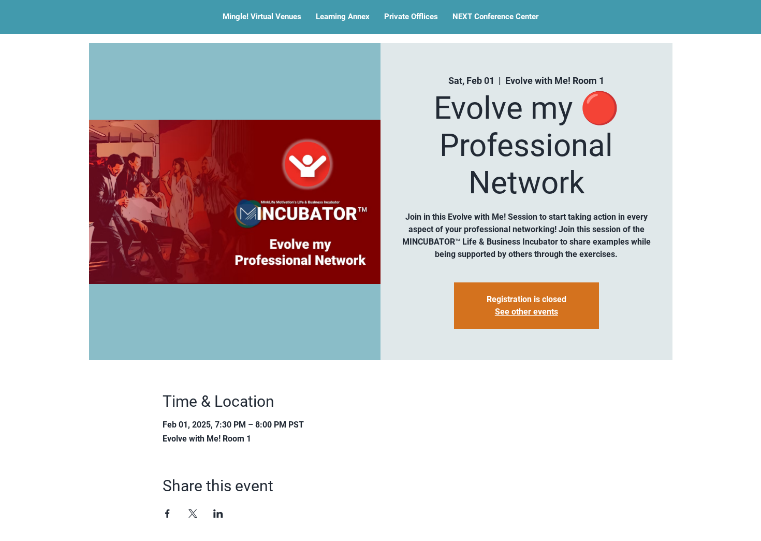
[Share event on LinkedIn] (218, 513)
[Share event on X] (193, 513)
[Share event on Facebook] (167, 513)
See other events (526, 312)
